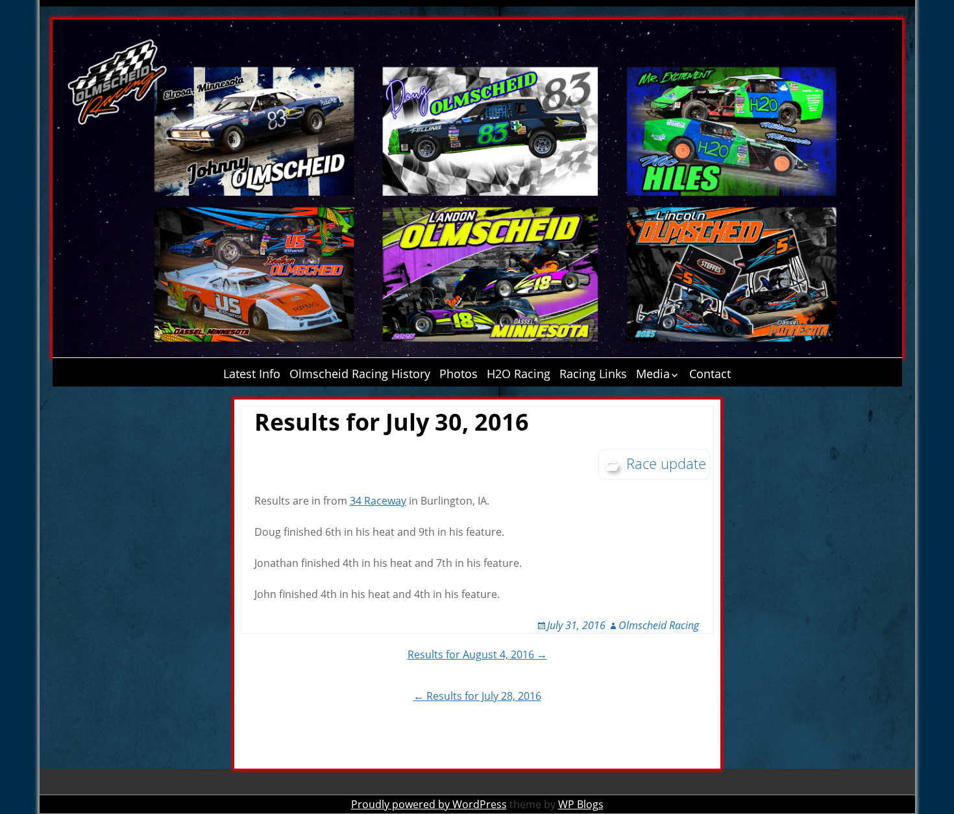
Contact (710, 373)
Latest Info (251, 373)
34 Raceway (378, 501)
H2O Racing (518, 373)
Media (653, 373)
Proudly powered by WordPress (429, 804)
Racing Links (593, 373)
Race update (666, 463)
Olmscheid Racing (658, 625)
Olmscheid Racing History (359, 373)
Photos (458, 373)
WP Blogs (581, 804)
